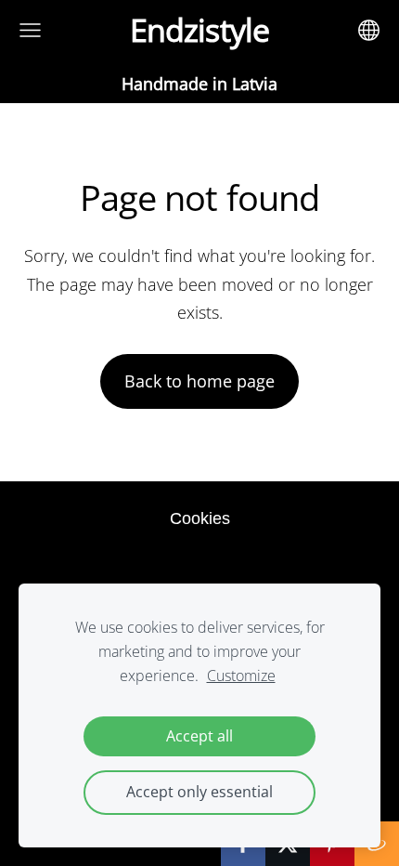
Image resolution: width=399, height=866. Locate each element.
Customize (241, 675)
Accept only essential (199, 791)
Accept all (199, 736)
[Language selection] (368, 30)
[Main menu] (30, 30)
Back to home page (199, 381)
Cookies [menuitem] (200, 518)
